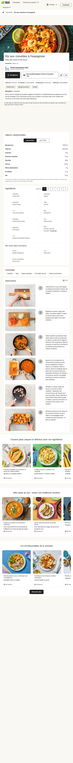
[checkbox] (6, 63)
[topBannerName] (36, 20)
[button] (52, 4)
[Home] (3, 12)
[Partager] (66, 75)
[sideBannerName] (36, 119)
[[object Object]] (61, 75)
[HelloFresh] (5, 2)
